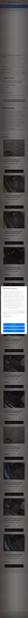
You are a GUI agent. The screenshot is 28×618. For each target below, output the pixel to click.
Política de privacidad (7, 316)
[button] (14, 327)
